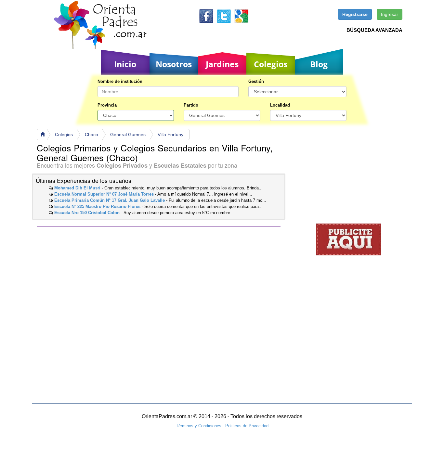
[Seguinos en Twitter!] (223, 15)
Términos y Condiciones (198, 425)
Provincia (107, 105)
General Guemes (128, 134)
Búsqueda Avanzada (374, 30)
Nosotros (174, 64)
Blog (319, 64)
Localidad (280, 105)
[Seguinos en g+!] (241, 15)
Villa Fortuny (170, 134)
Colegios (270, 64)
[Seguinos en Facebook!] (206, 15)
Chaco (91, 134)
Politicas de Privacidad (246, 425)
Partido (191, 105)
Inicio (125, 64)
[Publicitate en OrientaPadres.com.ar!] (348, 239)
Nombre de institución (120, 81)
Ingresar (389, 14)
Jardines (222, 64)
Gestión (256, 81)
